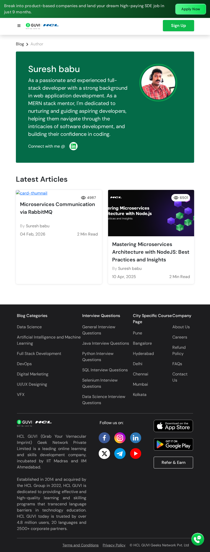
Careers (179, 337)
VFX (21, 394)
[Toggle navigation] (19, 26)
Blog (20, 44)
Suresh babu (37, 226)
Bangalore (142, 343)
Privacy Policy (114, 545)
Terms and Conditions (80, 545)
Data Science (29, 327)
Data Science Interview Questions (103, 399)
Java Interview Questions (105, 343)
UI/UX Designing (32, 384)
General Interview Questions (98, 330)
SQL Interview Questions (105, 370)
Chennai (140, 374)
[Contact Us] (198, 540)
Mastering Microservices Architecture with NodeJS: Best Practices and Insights (150, 252)
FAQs (177, 363)
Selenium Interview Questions (100, 383)
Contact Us (179, 377)
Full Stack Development (39, 353)
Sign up (178, 25)
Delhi (137, 363)
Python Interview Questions (97, 356)
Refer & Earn (173, 462)
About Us (181, 327)
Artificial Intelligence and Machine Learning (49, 340)
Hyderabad (143, 353)
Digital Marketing (32, 374)
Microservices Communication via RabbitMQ (57, 208)
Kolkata (139, 394)
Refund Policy (179, 350)
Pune (137, 333)
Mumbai (140, 384)
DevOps (24, 363)
